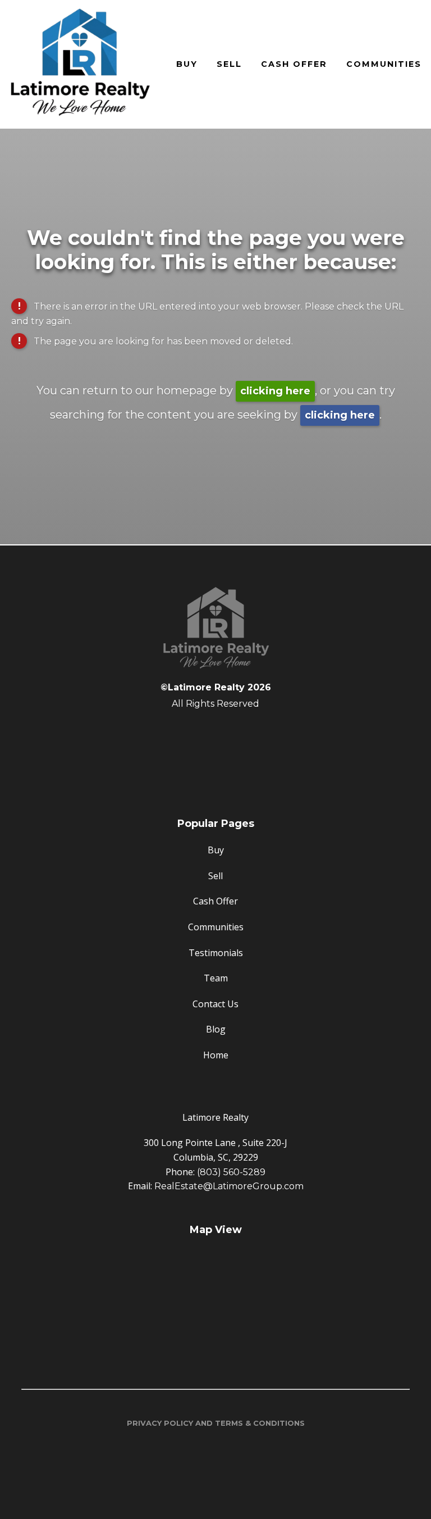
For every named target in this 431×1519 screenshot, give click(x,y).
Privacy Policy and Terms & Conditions (216, 1422)
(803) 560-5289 (231, 1172)
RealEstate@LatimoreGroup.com (229, 1186)
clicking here (275, 391)
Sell (229, 64)
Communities (383, 64)
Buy (187, 64)
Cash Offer (294, 64)
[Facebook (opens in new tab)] (215, 732)
